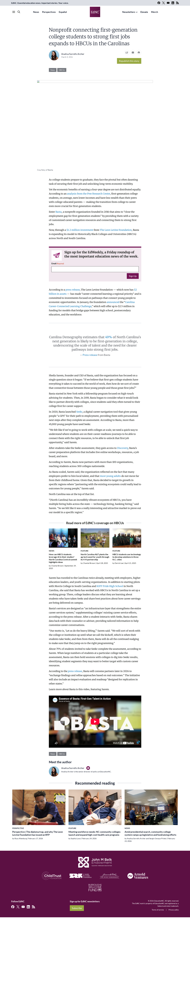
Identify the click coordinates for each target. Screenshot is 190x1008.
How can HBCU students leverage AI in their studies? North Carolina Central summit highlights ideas (63, 558)
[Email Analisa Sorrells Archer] (88, 768)
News (36, 11)
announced (113, 302)
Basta (58, 211)
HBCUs (62, 70)
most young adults (110, 476)
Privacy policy (174, 910)
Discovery (122, 448)
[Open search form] (18, 11)
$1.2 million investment (79, 229)
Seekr (79, 411)
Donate (144, 11)
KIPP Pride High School (110, 586)
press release (73, 289)
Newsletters (128, 11)
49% (108, 337)
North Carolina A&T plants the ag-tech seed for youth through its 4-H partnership (95, 557)
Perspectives (49, 11)
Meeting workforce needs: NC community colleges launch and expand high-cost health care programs (94, 833)
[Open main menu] (13, 11)
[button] (132, 52)
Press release (90, 354)
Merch (154, 11)
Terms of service (158, 910)
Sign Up (133, 276)
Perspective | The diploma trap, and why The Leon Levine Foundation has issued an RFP (37, 833)
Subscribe (77, 908)
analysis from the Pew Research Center (88, 193)
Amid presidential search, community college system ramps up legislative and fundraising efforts (150, 833)
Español (63, 11)
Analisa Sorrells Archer (72, 53)
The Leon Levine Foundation (116, 229)
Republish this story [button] (129, 60)
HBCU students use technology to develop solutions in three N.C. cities (126, 557)
